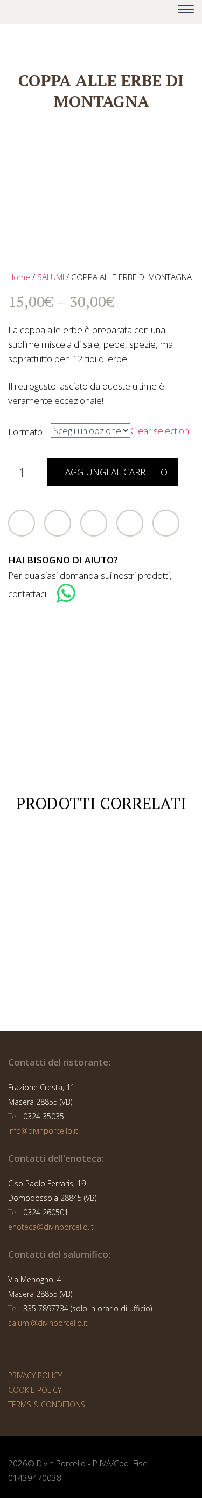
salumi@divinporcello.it (48, 1323)
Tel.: (14, 1116)
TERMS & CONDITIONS (46, 1404)
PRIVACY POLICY (35, 1375)
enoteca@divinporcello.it (51, 1227)
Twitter (21, 523)
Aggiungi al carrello (116, 472)
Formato (25, 431)
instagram (95, 12)
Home (19, 276)
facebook (72, 12)
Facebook (57, 523)
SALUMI (50, 276)
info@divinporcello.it (43, 1131)
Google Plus (93, 523)
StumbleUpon (165, 523)
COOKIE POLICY (34, 1390)
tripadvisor (119, 12)
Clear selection (159, 430)
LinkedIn (129, 523)
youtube (143, 12)
